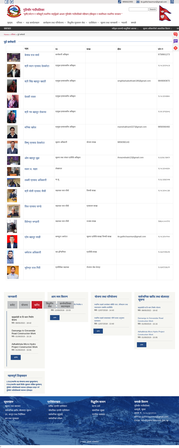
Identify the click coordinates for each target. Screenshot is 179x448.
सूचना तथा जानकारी (109, 22)
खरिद (37, 306)
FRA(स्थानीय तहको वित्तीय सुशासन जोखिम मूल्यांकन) (24, 384)
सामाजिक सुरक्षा (98, 410)
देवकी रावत (30, 96)
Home (6, 34)
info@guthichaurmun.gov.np (154, 420)
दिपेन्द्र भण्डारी (32, 221)
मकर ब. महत (31, 169)
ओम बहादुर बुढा (32, 158)
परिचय (19, 22)
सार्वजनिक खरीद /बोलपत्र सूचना (18, 410)
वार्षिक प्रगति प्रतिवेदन (57, 406)
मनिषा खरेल (30, 127)
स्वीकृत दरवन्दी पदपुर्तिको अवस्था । (119, 28)
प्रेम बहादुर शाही (32, 237)
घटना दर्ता (96, 406)
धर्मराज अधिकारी (33, 252)
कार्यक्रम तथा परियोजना (53, 22)
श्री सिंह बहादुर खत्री (35, 81)
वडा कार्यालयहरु (32, 22)
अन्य (15, 357)
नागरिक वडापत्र (98, 414)
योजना (24, 304)
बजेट (12, 304)
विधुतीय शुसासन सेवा (76, 22)
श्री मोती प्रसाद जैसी (35, 191)
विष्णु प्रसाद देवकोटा (35, 142)
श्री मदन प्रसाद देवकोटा (37, 66)
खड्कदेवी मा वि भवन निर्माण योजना (149, 307)
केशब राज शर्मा (32, 54)
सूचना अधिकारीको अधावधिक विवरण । (151, 28)
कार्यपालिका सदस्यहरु (65, 305)
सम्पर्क (133, 22)
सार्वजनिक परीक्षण (55, 418)
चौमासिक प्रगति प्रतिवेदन (58, 410)
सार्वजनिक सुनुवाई (55, 414)
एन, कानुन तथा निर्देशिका (15, 414)
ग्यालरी (124, 22)
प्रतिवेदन (93, 22)
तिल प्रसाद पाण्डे (33, 206)
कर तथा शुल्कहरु (12, 418)
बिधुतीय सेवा (49, 305)
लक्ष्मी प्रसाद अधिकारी (36, 180)
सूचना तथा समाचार (12, 406)
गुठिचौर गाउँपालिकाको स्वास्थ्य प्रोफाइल (19, 390)
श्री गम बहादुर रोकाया (35, 112)
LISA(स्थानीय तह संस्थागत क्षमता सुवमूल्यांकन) (22, 381)
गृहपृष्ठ (10, 22)
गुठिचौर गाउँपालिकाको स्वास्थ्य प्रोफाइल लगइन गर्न (23, 387)
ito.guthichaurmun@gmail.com (153, 416)
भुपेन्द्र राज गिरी (32, 267)
